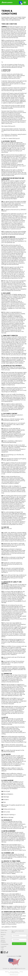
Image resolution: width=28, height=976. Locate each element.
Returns (6, 971)
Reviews (3, 934)
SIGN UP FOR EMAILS (19, 943)
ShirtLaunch (15, 974)
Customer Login (3, 947)
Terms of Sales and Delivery (14, 972)
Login (2, 949)
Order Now (4, 930)
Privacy (21, 971)
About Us (3, 932)
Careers (3, 938)
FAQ (2, 936)
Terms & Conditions (14, 971)
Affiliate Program (3, 941)
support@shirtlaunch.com (17, 968)
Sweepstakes (4, 944)
